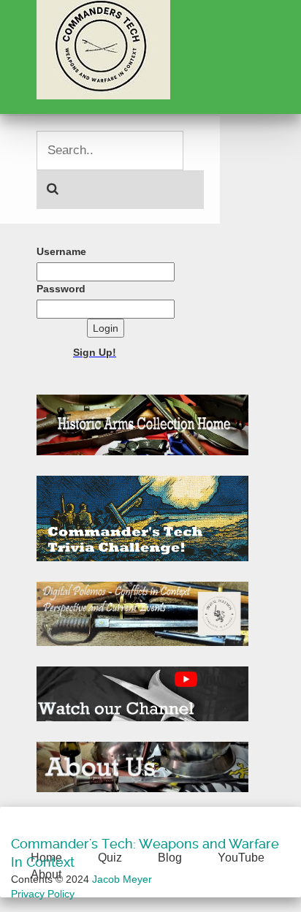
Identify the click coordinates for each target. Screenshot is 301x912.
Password (61, 288)
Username (61, 251)
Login (105, 328)
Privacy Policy (43, 894)
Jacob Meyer (122, 879)
